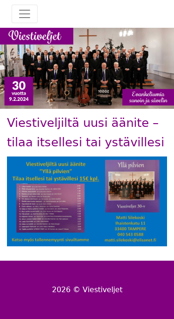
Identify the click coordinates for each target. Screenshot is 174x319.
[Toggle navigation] (25, 14)
